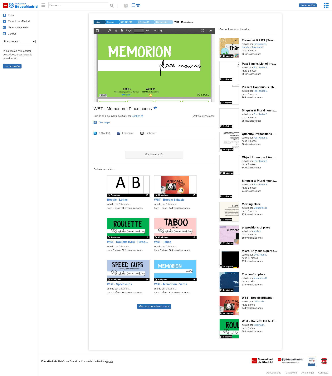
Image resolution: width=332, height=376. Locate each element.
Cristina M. (144, 22)
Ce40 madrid (260, 255)
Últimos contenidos (18, 27)
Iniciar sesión (308, 5)
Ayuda (109, 361)
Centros (12, 33)
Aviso (307, 372)
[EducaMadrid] (290, 362)
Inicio (11, 15)
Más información (154, 154)
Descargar (104, 122)
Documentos (162, 22)
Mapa (291, 372)
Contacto (323, 372)
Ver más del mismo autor (154, 306)
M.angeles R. (260, 208)
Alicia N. (257, 231)
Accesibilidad (273, 372)
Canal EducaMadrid (19, 21)
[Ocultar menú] (43, 5)
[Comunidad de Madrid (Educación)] (262, 362)
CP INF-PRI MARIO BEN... (127, 22)
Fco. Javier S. (261, 67)
